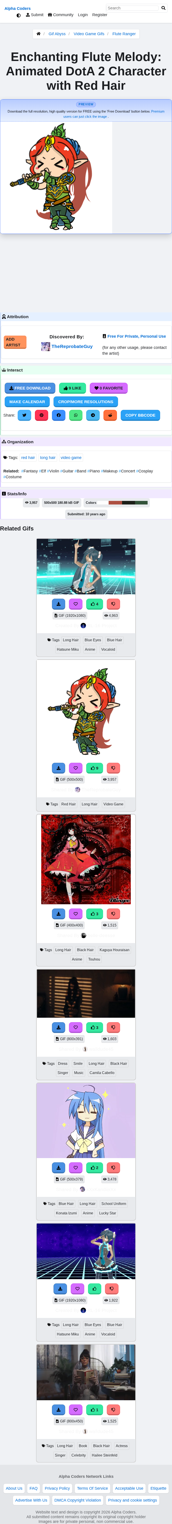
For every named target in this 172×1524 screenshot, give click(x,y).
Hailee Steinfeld (104, 1455)
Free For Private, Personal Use (137, 336)
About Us (14, 1488)
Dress (62, 1063)
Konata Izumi (66, 1213)
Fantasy (30, 471)
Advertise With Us (31, 1500)
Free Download (32, 388)
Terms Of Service (92, 1488)
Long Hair (71, 640)
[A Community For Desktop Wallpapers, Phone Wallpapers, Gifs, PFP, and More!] (39, 34)
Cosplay (144, 471)
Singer (63, 1073)
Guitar (67, 471)
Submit (36, 15)
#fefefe (103, 502)
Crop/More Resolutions (85, 402)
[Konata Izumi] (86, 1156)
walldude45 (101, 1049)
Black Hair (85, 950)
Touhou (94, 959)
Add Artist (13, 342)
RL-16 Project (102, 625)
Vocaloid (108, 649)
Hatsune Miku (68, 649)
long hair (48, 457)
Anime (90, 649)
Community (62, 15)
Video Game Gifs (89, 34)
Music (79, 1073)
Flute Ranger (124, 34)
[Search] (163, 8)
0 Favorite (111, 388)
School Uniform (113, 1204)
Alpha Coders (17, 8)
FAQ (34, 1488)
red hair (28, 457)
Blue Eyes (93, 640)
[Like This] (94, 1288)
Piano (94, 471)
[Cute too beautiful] (86, 1399)
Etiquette (158, 1488)
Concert (127, 471)
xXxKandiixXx (101, 1189)
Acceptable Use (129, 1488)
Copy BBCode (140, 415)
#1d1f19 (128, 502)
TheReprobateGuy (72, 346)
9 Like (74, 388)
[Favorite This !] (75, 1167)
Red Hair (68, 804)
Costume (12, 477)
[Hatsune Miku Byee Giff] (86, 1278)
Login (83, 15)
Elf (43, 471)
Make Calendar (27, 402)
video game (71, 457)
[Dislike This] (113, 1167)
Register (99, 15)
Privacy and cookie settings (132, 1500)
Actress (122, 1446)
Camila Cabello (102, 1073)
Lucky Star (107, 1213)
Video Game (113, 804)
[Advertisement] (86, 272)
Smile (78, 1063)
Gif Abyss (57, 34)
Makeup (110, 471)
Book (83, 1446)
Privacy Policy (57, 1488)
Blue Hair (114, 640)
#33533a (141, 502)
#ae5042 (115, 502)
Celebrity (78, 1455)
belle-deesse (101, 935)
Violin (53, 471)
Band (81, 471)
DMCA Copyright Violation (77, 1500)
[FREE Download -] (58, 1167)
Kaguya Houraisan (114, 950)
